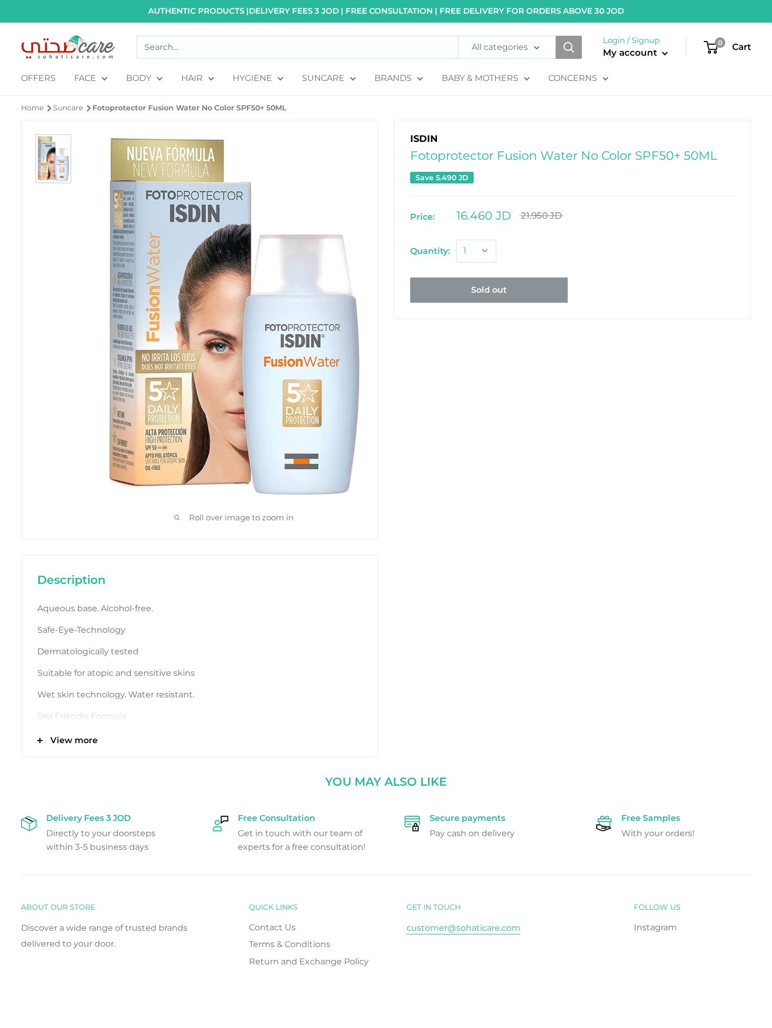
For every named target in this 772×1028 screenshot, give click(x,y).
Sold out (489, 289)
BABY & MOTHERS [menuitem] (480, 78)
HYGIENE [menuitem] (252, 78)
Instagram (655, 927)
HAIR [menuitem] (192, 78)
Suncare (69, 107)
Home (33, 107)
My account (631, 52)
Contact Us (272, 927)
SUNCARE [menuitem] (323, 78)
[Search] (569, 47)
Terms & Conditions (289, 944)
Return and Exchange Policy (309, 962)
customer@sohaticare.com (463, 928)
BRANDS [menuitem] (393, 78)
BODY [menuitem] (138, 78)
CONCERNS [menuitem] (572, 78)
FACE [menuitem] (85, 78)
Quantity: (430, 250)
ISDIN (424, 139)
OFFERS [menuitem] (38, 78)
